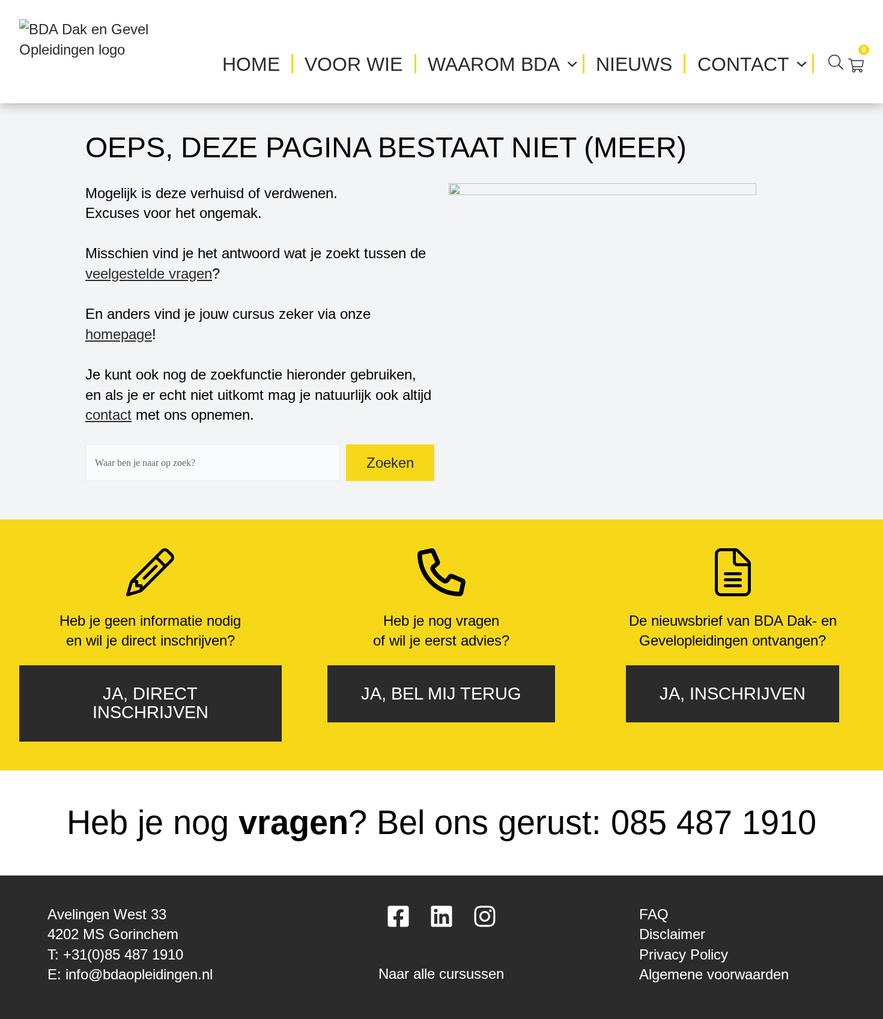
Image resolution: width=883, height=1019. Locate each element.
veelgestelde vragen (148, 273)
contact (108, 415)
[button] (441, 969)
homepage (118, 334)
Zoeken (390, 463)
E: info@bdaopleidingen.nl (130, 974)
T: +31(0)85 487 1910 (115, 954)
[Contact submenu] (801, 62)
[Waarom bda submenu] (572, 62)
